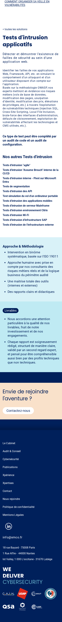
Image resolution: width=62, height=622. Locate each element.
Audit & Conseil (12, 451)
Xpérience (8, 475)
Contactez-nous (18, 411)
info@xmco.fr (12, 537)
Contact (7, 491)
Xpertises (8, 483)
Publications (10, 467)
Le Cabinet (9, 443)
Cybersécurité (11, 459)
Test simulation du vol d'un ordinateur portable (30, 196)
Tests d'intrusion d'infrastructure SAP (25, 219)
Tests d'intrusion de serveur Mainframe (26, 205)
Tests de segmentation (16, 186)
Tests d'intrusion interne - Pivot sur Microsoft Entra (29, 180)
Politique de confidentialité (18, 507)
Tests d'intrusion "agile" (16, 165)
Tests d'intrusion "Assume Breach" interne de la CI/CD (31, 171)
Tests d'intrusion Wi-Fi (16, 215)
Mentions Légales (13, 514)
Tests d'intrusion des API (17, 191)
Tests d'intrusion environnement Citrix (25, 210)
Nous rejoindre (11, 499)
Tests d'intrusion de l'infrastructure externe (28, 224)
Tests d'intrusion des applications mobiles (27, 200)
